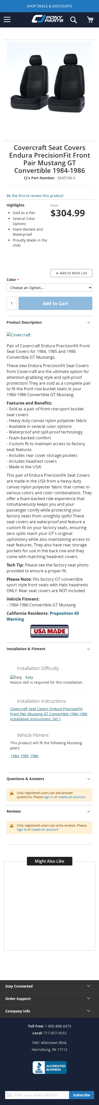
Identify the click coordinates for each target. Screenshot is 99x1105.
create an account (71, 797)
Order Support (18, 998)
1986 (34, 755)
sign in (48, 797)
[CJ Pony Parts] (47, 19)
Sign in (22, 829)
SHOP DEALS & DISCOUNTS (49, 6)
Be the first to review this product (35, 195)
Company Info (17, 1011)
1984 (15, 755)
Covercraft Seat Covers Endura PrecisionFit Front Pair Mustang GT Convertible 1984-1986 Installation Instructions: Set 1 (48, 713)
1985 (24, 755)
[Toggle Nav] (7, 19)
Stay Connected (19, 986)
